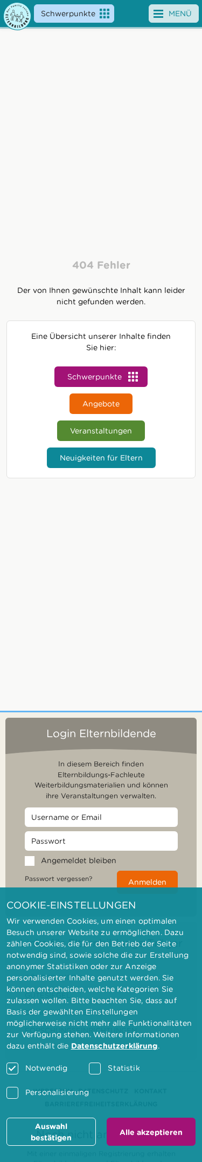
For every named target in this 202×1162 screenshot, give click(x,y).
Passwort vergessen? (58, 878)
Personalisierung (57, 1092)
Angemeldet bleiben (78, 860)
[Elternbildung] (17, 16)
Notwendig (46, 1068)
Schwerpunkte (68, 13)
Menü (180, 13)
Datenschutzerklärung (114, 1045)
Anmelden (147, 882)
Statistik (124, 1068)
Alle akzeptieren (151, 1132)
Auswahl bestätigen (51, 1132)
